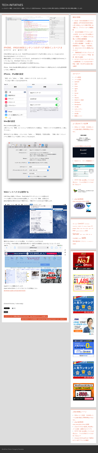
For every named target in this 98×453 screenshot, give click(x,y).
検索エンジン (78, 116)
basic (76, 223)
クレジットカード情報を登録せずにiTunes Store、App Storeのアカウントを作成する (26, 316)
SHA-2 (84, 234)
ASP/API (76, 82)
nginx (76, 88)
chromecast (87, 223)
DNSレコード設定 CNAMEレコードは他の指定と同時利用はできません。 (83, 417)
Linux (76, 86)
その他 (76, 107)
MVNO (86, 228)
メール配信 (77, 77)
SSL (75, 95)
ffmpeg (88, 226)
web (84, 237)
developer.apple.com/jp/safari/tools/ (14, 290)
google (74, 228)
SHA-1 (81, 234)
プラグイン (77, 111)
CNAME (79, 226)
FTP (92, 226)
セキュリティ (78, 109)
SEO (75, 91)
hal (15, 50)
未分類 (76, 113)
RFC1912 (81, 230)
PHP (74, 231)
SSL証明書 (75, 238)
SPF (89, 234)
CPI (82, 226)
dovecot (85, 226)
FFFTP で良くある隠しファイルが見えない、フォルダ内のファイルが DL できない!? (83, 433)
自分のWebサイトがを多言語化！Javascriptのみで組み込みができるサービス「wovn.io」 (43, 319)
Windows (77, 102)
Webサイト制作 (23, 50)
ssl (91, 234)
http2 (78, 228)
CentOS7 (81, 223)
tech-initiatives (12, 5)
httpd (81, 228)
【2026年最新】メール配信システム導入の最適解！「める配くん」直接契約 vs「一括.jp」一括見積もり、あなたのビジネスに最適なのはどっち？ (83, 45)
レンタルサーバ (90, 241)
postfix (77, 230)
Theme (76, 98)
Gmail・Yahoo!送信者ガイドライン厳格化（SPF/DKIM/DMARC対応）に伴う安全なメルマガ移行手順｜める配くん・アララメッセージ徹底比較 (83, 25)
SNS (87, 234)
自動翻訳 (74, 243)
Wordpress (77, 104)
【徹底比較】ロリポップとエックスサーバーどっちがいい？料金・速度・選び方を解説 (83, 55)
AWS (75, 84)
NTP (92, 228)
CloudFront (75, 226)
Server (6, 312)
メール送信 (77, 79)
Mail (84, 228)
